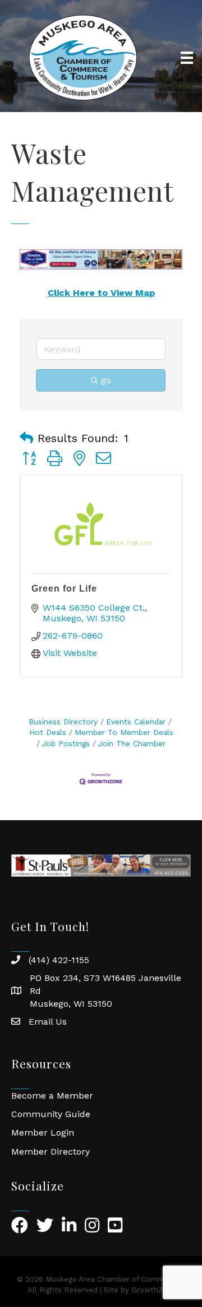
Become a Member (52, 1095)
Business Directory (63, 721)
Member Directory (50, 1151)
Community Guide (50, 1114)
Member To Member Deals (124, 732)
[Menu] (187, 58)
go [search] (106, 380)
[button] (26, 438)
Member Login (42, 1132)
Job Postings (66, 743)
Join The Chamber (132, 743)
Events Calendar (136, 721)
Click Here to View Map (101, 292)
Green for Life (64, 588)
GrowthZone (154, 1290)
